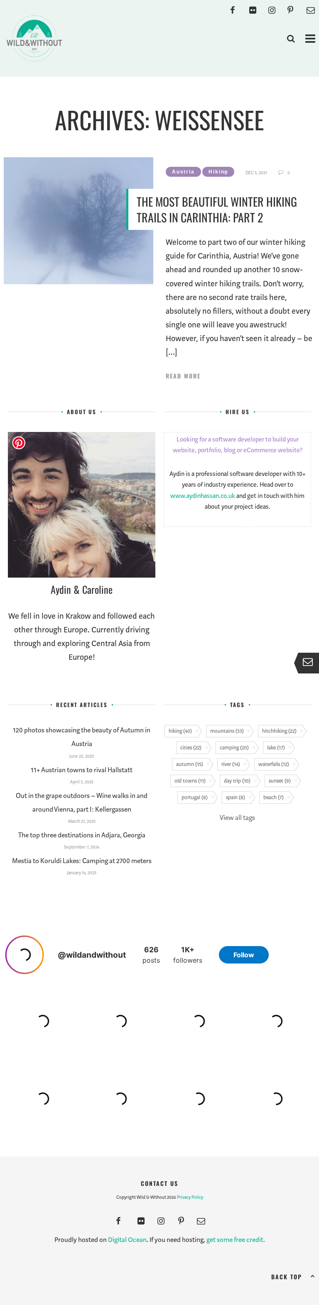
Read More (183, 376)
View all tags (237, 818)
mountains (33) (227, 731)
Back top (286, 1276)
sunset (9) (280, 781)
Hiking (218, 172)
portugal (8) (195, 797)
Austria (183, 172)
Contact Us (159, 1183)
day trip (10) (237, 781)
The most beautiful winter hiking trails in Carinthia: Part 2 (217, 209)
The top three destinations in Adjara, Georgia (81, 835)
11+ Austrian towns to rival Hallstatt (82, 770)
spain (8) (235, 797)
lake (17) (276, 747)
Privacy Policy (190, 1197)
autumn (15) (189, 764)
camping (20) (234, 747)
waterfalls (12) (273, 764)
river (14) (230, 764)
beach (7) (273, 797)
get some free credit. (235, 1240)
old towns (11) (190, 781)
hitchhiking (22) (279, 731)
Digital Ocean (127, 1240)
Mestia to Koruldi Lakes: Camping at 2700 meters (82, 861)
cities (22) (190, 747)
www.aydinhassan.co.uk (202, 496)
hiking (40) (180, 731)
